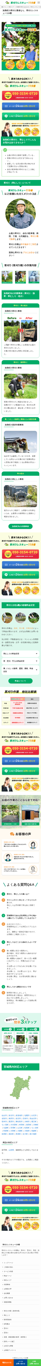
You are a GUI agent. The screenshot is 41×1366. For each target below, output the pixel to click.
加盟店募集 (7, 1302)
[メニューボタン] (38, 2)
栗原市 (11, 1121)
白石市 (34, 1115)
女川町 (25, 1134)
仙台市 (4, 1115)
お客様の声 (7, 1289)
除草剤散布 (7, 1319)
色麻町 (34, 1131)
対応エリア (7, 1280)
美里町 (18, 1134)
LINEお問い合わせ (34, 1363)
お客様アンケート (10, 1350)
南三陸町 (33, 1134)
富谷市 (11, 1115)
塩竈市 (27, 1115)
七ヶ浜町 (34, 1128)
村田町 (21, 1125)
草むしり (7, 1315)
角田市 (11, 1118)
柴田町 (28, 1125)
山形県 (11, 1150)
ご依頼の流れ (8, 1267)
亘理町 (13, 1128)
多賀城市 (19, 1115)
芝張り (6, 1333)
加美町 (4, 1134)
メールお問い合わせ (20, 1363)
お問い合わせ (8, 1298)
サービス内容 (8, 1271)
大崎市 (27, 1121)
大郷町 (20, 1131)
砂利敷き (7, 1324)
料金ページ (7, 1276)
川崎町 (35, 1125)
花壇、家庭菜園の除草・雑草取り (15, 1337)
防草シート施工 (9, 1341)
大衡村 (27, 1131)
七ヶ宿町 (5, 1125)
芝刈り (6, 1328)
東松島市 (19, 1121)
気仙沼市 (33, 1118)
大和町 (13, 1131)
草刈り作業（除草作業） (12, 1311)
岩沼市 (18, 1118)
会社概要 (7, 1293)
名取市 (4, 1118)
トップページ (8, 1263)
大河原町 (13, 1125)
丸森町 (6, 1128)
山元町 (20, 1128)
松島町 (27, 1128)
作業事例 (7, 1284)
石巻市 (25, 1118)
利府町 (6, 1131)
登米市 (4, 1121)
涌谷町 (11, 1134)
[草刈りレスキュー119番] (20, 2)
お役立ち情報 (8, 1346)
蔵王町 (34, 1121)
